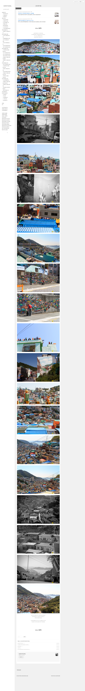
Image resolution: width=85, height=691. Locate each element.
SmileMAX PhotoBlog (7, 5)
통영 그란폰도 (6, 90)
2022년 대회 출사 (5, 78)
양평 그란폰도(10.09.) (6, 71)
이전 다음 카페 (4, 117)
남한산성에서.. (19, 646)
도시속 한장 (22, 641)
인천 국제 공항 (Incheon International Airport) (23, 649)
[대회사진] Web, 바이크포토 (6, 118)
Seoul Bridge (5, 97)
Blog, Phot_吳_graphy (5, 129)
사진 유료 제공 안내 (5, 107)
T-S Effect (5, 98)
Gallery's (4, 18)
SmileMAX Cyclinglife (4, 113)
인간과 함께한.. (6, 22)
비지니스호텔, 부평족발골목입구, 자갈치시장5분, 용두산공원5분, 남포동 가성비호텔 (31, 21)
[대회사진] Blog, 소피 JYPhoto (6, 121)
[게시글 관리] (21, 637)
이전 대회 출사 (4, 91)
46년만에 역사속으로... (20, 643)
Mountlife (5, 16)
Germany (4, 94)
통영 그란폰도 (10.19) (6, 55)
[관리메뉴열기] (83, 1)
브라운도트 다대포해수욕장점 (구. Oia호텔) (26, 13)
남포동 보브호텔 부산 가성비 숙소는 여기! (25, 20)
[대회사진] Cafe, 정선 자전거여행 (6, 125)
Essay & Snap (5, 19)
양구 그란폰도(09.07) (6, 52)
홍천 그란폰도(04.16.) (6, 64)
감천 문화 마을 (38, 5)
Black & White (5, 25)
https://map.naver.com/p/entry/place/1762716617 (24, 11)
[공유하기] (20, 637)
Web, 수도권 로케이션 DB (5, 128)
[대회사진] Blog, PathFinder (5, 124)
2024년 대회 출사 (5, 48)
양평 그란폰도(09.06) (6, 45)
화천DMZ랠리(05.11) (6, 38)
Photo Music (5, 100)
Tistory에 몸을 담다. (4, 110)
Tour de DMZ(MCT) (6, 80)
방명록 (3, 103)
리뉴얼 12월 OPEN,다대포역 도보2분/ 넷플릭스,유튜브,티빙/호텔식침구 (29, 14)
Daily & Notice (5, 13)
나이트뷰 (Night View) (6, 28)
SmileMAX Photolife (4, 114)
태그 (2, 104)
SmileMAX (4, 12)
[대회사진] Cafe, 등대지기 (5, 122)
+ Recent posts (19, 669)
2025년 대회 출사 (5, 34)
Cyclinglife (5, 15)
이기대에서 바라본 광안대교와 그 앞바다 (23, 644)
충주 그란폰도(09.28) (6, 54)
